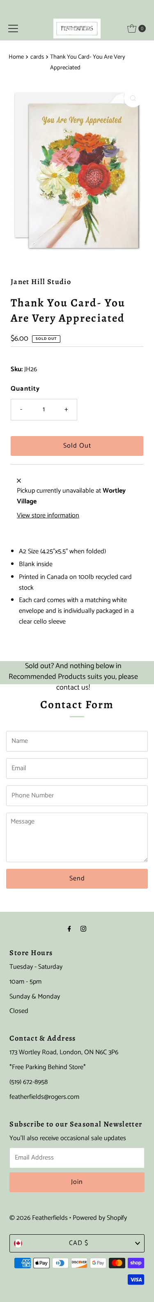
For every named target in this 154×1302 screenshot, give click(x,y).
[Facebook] (69, 929)
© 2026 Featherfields (38, 1218)
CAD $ (78, 1243)
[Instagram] (83, 929)
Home (16, 57)
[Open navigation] (13, 28)
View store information (48, 515)
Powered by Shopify (100, 1218)
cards (37, 57)
